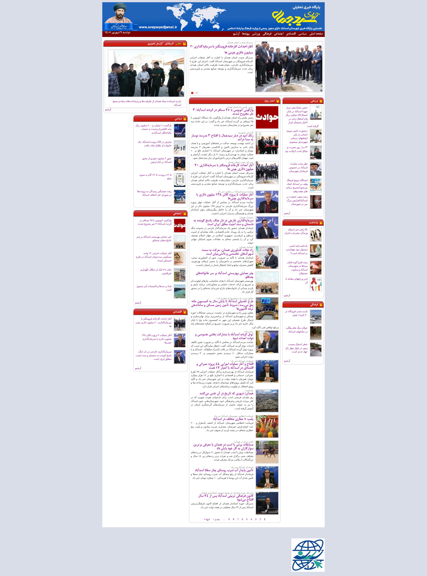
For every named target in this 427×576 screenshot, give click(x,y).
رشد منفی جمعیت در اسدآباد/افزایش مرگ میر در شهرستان (297, 200)
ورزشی (256, 34)
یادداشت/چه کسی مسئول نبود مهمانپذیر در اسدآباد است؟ (297, 249)
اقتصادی (291, 34)
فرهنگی (267, 34)
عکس (178, 43)
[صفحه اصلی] (213, 30)
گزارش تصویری (155, 43)
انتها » (207, 519)
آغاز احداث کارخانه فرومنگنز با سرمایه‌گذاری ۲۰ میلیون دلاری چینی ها (153, 322)
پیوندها (246, 34)
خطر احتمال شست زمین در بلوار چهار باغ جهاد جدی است (297, 348)
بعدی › (216, 519)
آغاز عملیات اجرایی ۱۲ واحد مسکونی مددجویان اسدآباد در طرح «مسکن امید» (153, 257)
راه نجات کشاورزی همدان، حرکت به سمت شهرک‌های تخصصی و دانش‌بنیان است (227, 252)
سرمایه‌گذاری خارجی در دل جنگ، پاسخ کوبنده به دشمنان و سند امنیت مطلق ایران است (153, 355)
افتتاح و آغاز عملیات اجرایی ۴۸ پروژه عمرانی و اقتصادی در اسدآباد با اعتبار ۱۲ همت (224, 366)
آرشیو (236, 34)
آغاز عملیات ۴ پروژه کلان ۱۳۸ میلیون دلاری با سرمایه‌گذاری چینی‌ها (156, 339)
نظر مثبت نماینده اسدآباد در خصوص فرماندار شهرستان (298, 167)
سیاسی (302, 34)
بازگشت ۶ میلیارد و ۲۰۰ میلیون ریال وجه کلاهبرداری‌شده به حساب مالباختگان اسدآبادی (153, 129)
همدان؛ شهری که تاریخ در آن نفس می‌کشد (226, 393)
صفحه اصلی (316, 34)
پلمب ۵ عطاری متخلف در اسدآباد (233, 419)
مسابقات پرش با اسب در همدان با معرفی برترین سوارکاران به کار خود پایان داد (223, 446)
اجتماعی (278, 34)
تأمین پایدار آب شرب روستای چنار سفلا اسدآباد (224, 470)
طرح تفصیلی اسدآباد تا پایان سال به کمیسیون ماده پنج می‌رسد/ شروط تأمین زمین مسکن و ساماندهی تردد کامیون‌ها (222, 305)
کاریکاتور (169, 43)
